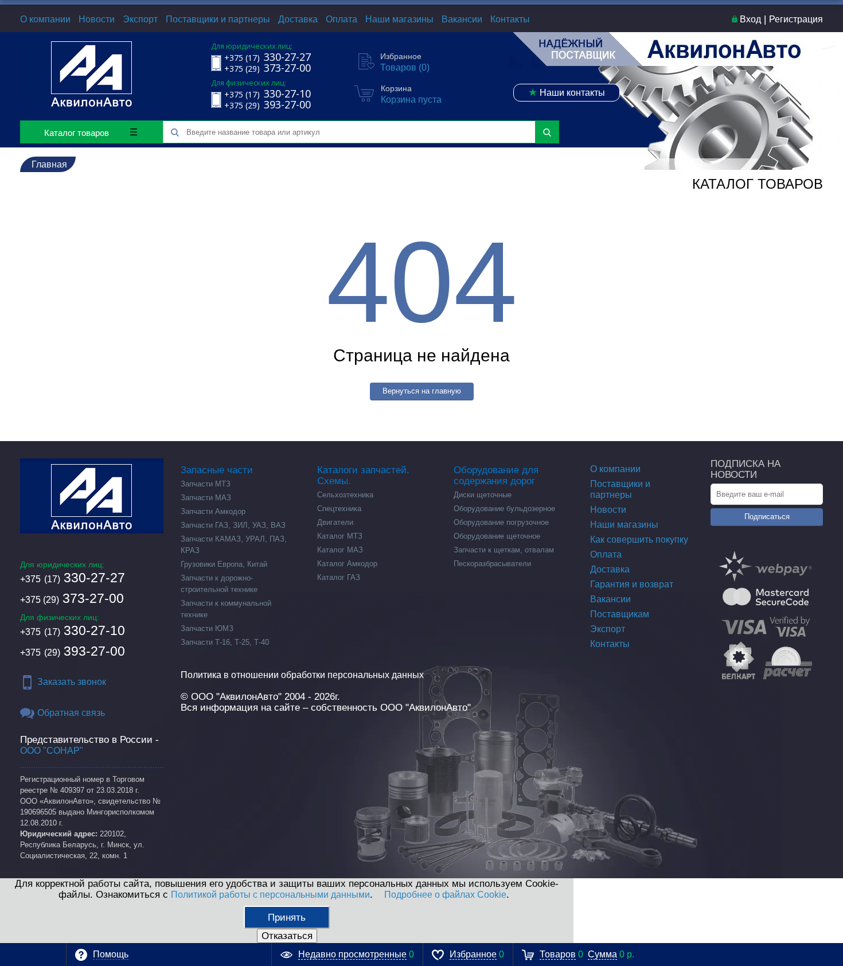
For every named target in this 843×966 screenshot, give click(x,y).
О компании (45, 19)
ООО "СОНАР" (51, 750)
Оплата (341, 19)
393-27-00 (72, 651)
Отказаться (287, 935)
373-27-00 (72, 598)
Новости (97, 19)
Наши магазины (399, 19)
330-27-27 (72, 577)
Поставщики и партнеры (218, 19)
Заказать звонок (71, 682)
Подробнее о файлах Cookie (445, 894)
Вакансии (462, 19)
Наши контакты (566, 92)
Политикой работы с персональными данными (270, 894)
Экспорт (140, 19)
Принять (287, 917)
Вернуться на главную (422, 391)
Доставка (298, 19)
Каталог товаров (76, 133)
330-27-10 (72, 630)
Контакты (510, 19)
